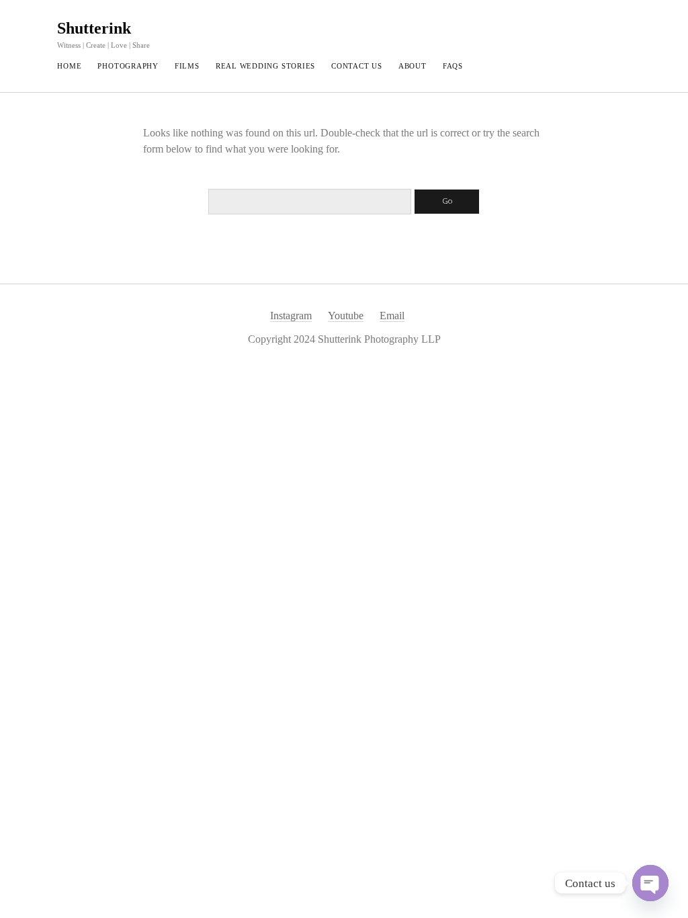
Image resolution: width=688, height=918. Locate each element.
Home (69, 66)
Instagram (291, 315)
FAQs (453, 66)
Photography (127, 66)
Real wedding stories (265, 66)
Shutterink (94, 28)
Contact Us (356, 66)
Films (187, 66)
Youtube (345, 315)
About (412, 66)
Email (392, 315)
